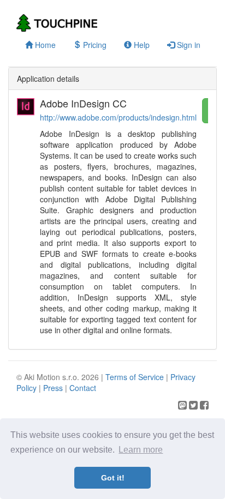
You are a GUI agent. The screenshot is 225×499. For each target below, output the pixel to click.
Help (141, 44)
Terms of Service (134, 376)
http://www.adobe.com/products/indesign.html (118, 117)
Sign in (187, 44)
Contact (82, 387)
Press (53, 387)
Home (44, 44)
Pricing (93, 44)
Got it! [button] (113, 477)
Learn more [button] (141, 449)
